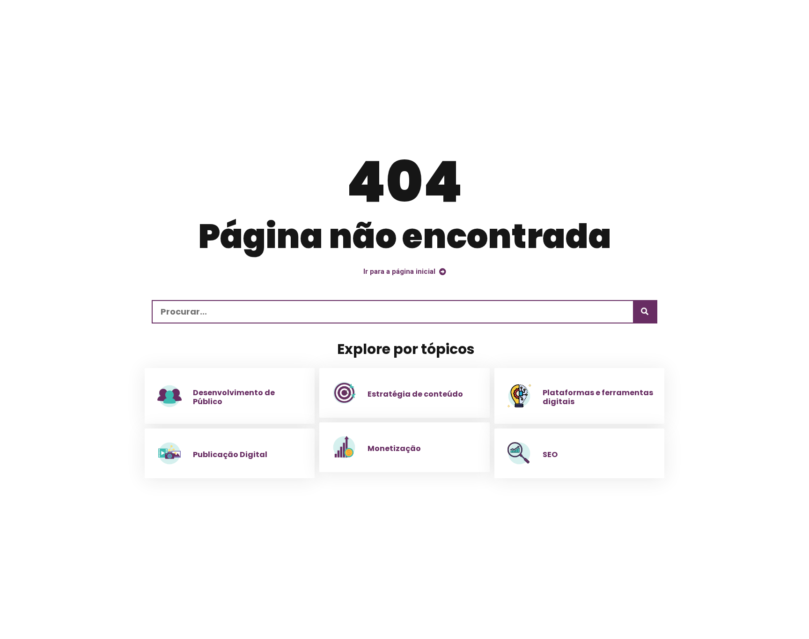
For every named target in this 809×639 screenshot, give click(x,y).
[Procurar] (644, 312)
